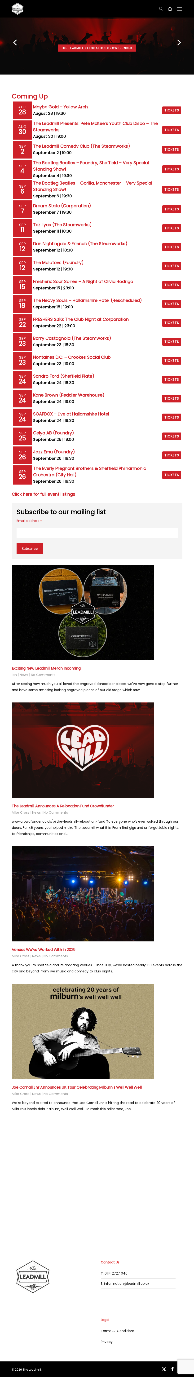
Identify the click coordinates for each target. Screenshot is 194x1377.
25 (22, 438)
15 (22, 286)
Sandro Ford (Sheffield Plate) (63, 376)
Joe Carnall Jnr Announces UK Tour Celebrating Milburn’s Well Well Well (77, 1087)
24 (22, 381)
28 (22, 112)
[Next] (188, 43)
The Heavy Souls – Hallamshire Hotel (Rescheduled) (87, 300)
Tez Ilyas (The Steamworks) (62, 225)
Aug (22, 107)
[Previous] (6, 43)
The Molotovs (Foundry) (58, 262)
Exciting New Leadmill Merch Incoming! (47, 668)
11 (22, 230)
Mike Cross (20, 812)
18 (22, 305)
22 (22, 324)
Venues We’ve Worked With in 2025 (44, 949)
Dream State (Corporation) (62, 206)
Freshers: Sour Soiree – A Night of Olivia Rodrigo (83, 281)
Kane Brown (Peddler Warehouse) (69, 395)
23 (22, 343)
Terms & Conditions (118, 1330)
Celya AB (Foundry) (53, 433)
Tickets (171, 110)
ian (14, 674)
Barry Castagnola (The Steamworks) (72, 338)
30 (22, 132)
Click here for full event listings (43, 494)
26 (22, 457)
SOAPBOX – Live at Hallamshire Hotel (71, 414)
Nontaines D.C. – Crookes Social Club (72, 357)
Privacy (107, 1341)
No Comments (43, 674)
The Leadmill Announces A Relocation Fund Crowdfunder (63, 806)
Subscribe (30, 548)
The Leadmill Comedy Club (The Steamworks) (81, 146)
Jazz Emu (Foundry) (54, 452)
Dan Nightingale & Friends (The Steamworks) (80, 244)
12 (22, 249)
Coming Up (30, 96)
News (24, 674)
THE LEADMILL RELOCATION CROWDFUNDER (96, 48)
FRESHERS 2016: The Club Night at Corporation (81, 319)
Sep (22, 146)
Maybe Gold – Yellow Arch (60, 107)
